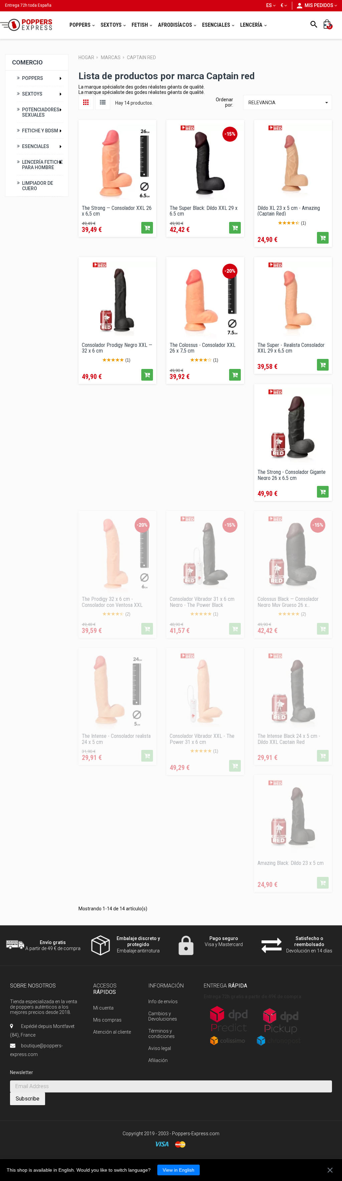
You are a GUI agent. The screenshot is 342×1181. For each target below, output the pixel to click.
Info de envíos (163, 1001)
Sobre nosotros (33, 985)
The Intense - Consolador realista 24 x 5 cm (116, 738)
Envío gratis (53, 942)
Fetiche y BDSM (40, 130)
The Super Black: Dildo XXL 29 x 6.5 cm (203, 210)
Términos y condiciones (161, 1033)
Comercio (27, 62)
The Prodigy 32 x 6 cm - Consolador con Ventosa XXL (112, 601)
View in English (178, 1170)
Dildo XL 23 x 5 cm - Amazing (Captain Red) (289, 210)
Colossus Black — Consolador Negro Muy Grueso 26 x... (288, 601)
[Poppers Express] (28, 24)
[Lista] (102, 102)
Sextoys (32, 94)
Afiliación (158, 1060)
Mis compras (107, 1020)
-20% (229, 271)
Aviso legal (159, 1048)
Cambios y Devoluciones (162, 1016)
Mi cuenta (103, 1008)
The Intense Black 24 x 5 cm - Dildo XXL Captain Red (289, 738)
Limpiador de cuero (37, 185)
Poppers (32, 78)
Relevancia (289, 102)
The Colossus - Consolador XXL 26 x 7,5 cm (202, 347)
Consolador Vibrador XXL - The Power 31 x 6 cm (202, 738)
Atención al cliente (112, 1032)
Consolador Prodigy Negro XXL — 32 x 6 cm (117, 347)
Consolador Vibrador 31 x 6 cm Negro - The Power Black (202, 601)
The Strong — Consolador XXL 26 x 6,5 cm (117, 210)
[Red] (86, 102)
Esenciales (35, 146)
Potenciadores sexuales (40, 112)
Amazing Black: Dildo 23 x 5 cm (291, 863)
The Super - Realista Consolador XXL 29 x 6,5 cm (291, 347)
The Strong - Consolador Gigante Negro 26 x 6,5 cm (292, 474)
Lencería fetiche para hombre (42, 164)
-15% (229, 134)
